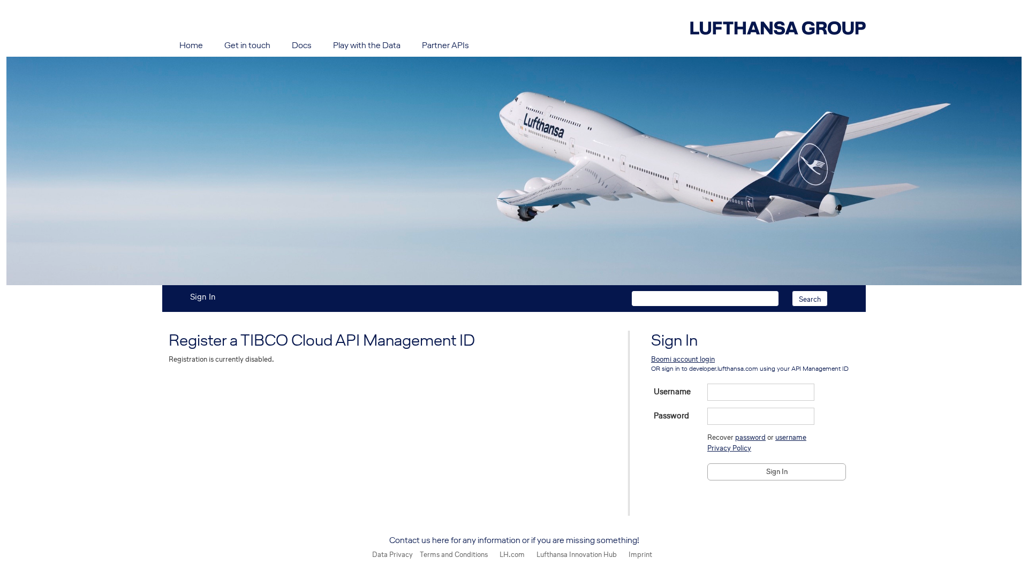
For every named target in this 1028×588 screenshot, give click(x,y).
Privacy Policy (729, 448)
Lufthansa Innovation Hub (576, 554)
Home (191, 45)
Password (671, 415)
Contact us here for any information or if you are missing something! (514, 540)
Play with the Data (366, 45)
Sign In (203, 296)
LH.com (512, 554)
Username (672, 391)
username (790, 437)
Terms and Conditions (454, 554)
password (750, 437)
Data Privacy (392, 554)
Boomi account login (683, 359)
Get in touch (247, 45)
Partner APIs (445, 45)
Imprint (640, 554)
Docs (302, 45)
